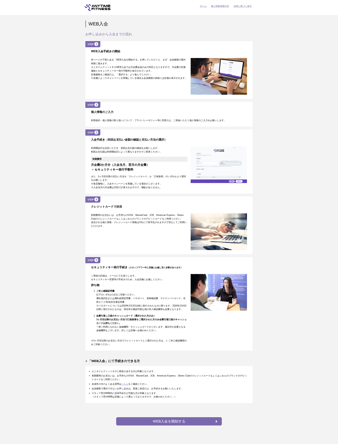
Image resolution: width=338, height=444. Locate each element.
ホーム (203, 6)
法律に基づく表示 (242, 6)
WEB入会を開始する (169, 421)
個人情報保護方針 (220, 6)
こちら (124, 384)
